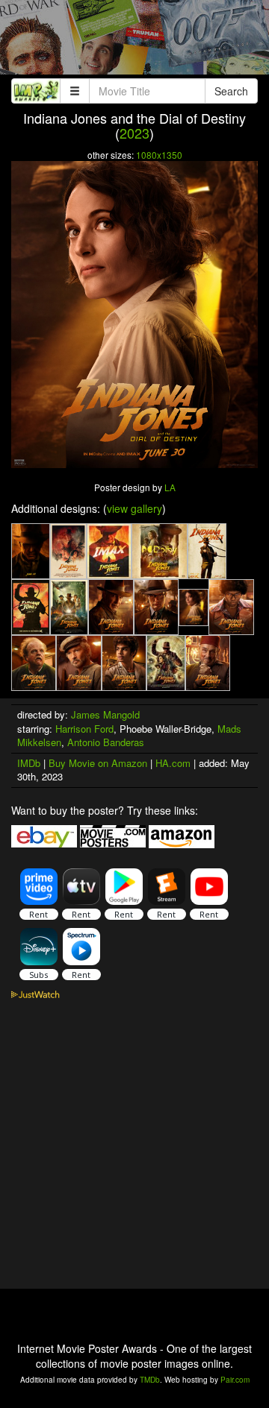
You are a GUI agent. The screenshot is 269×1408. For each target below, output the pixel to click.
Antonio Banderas (105, 742)
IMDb (28, 763)
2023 (134, 132)
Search (231, 90)
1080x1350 (159, 154)
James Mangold (105, 714)
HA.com (173, 763)
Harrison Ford (84, 729)
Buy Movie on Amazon (98, 763)
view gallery (134, 508)
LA (170, 487)
